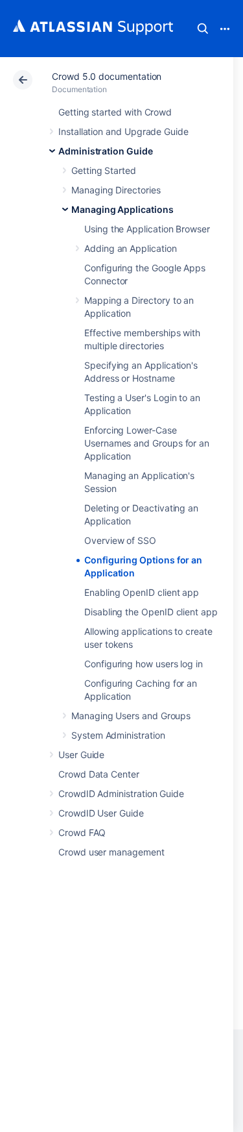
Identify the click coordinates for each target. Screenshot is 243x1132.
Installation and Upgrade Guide (123, 131)
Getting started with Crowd (115, 111)
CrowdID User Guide (101, 812)
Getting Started (103, 170)
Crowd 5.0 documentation (106, 76)
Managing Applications (122, 209)
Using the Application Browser (147, 228)
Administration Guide (105, 150)
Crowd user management (111, 851)
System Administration (118, 735)
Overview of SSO (120, 540)
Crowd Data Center (98, 774)
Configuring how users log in (143, 663)
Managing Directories (116, 189)
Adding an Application (130, 248)
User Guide (81, 754)
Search (202, 28)
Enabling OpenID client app (141, 592)
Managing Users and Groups (131, 715)
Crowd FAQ (82, 832)
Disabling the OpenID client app (151, 611)
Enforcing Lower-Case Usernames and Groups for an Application (146, 443)
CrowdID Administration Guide (121, 793)
